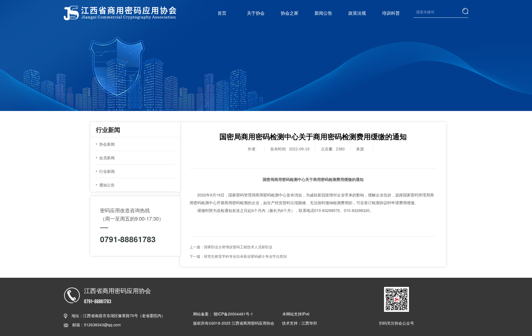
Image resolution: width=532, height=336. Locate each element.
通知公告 (107, 185)
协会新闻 (107, 144)
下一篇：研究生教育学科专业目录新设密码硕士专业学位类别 (238, 256)
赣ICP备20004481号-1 (233, 314)
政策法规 (357, 13)
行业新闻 (107, 171)
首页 (222, 13)
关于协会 (256, 13)
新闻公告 (323, 13)
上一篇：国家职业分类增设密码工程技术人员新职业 (231, 246)
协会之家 (289, 13)
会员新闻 (107, 157)
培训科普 (391, 13)
